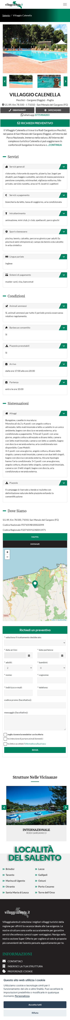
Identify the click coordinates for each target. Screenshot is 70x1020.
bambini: (42, 662)
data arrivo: (10, 649)
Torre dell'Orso (46, 892)
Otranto (10, 886)
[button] (35, 584)
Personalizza (22, 996)
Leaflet (53, 620)
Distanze (35, 544)
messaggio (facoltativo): (16, 712)
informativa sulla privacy (35, 743)
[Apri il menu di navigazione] (65, 4)
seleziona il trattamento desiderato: (23, 637)
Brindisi (10, 868)
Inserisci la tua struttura (25, 966)
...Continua (54, 144)
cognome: (43, 674)
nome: (8, 674)
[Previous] (5, 81)
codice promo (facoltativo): (18, 700)
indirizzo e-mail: (13, 687)
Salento (6, 15)
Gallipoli (42, 874)
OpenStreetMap (61, 620)
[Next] (65, 81)
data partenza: (45, 649)
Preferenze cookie (20, 971)
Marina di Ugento (15, 880)
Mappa (35, 537)
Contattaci (15, 961)
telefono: (42, 687)
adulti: (8, 662)
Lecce (41, 868)
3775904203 (42, 114)
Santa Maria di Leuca (17, 892)
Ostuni (42, 880)
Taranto (10, 874)
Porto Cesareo (46, 886)
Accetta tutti (35, 1004)
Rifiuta (35, 1013)
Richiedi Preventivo (36, 123)
